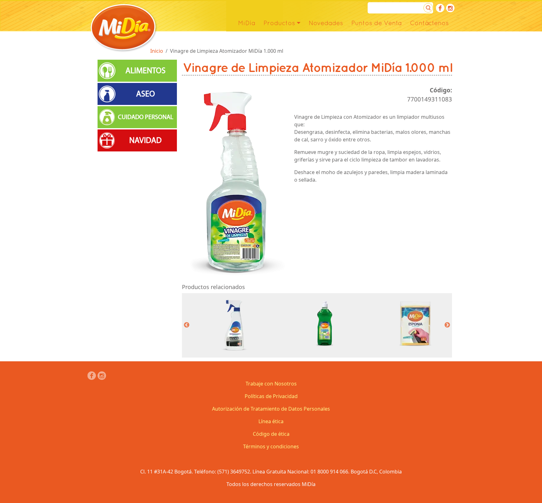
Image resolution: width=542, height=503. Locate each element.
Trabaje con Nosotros (271, 383)
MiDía (246, 22)
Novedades (326, 22)
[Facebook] (440, 8)
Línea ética (271, 421)
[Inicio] (123, 27)
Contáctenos (429, 22)
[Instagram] (450, 8)
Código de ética (271, 433)
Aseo (145, 94)
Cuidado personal (145, 117)
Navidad (145, 140)
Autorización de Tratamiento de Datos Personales (271, 408)
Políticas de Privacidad (271, 396)
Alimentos (145, 70)
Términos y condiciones (271, 446)
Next (447, 325)
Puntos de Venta (376, 22)
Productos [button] (279, 22)
